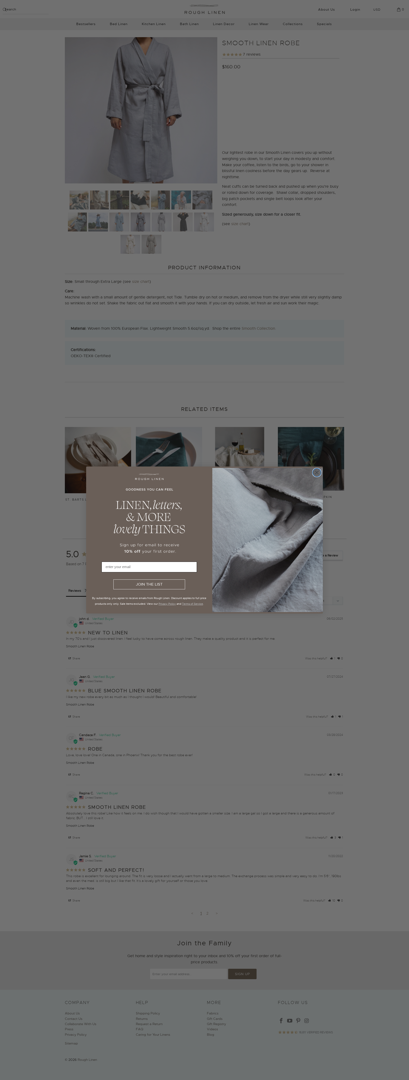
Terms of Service (192, 603)
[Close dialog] (317, 472)
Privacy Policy (167, 603)
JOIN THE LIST (149, 584)
